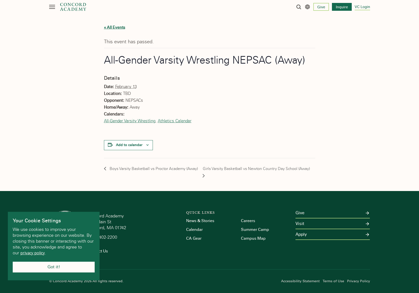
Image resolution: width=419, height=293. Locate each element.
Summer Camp (255, 229)
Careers (248, 220)
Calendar (194, 229)
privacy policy (32, 253)
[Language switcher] (307, 7)
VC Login (362, 7)
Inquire (342, 7)
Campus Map (253, 238)
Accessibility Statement (300, 281)
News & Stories (200, 220)
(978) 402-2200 (103, 237)
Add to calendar (129, 145)
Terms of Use (333, 281)
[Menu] (52, 7)
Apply (301, 234)
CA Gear (194, 238)
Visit (299, 223)
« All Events (114, 27)
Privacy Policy (358, 281)
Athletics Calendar (175, 121)
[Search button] (299, 7)
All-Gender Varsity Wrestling (129, 121)
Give (321, 7)
